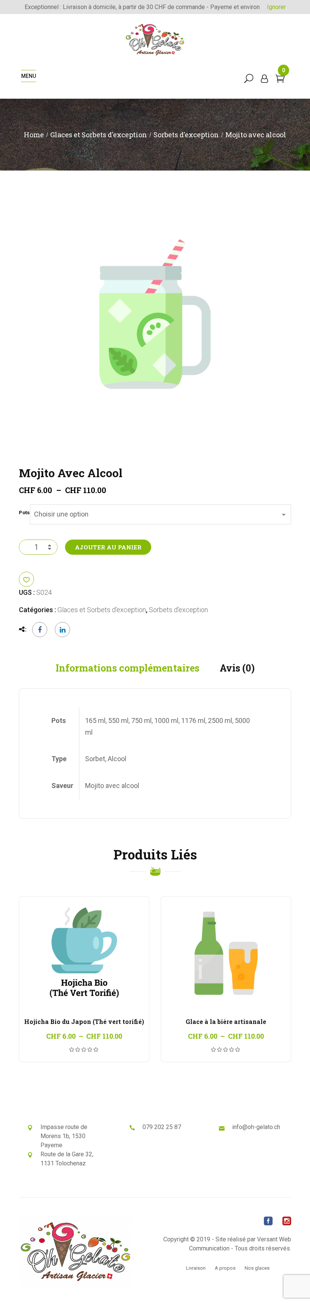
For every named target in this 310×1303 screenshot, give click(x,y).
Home (34, 134)
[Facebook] (39, 629)
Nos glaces (257, 1268)
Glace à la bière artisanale (226, 1021)
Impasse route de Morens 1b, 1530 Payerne (63, 1136)
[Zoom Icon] (155, 314)
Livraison (196, 1268)
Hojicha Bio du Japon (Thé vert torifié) (84, 1021)
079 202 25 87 (162, 1127)
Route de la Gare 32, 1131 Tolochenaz (66, 1159)
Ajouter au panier (108, 547)
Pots (24, 512)
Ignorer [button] (276, 7)
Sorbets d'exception (186, 134)
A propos (225, 1268)
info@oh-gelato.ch (256, 1127)
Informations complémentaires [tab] (127, 668)
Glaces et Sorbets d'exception (98, 134)
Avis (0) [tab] (237, 668)
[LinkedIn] (60, 629)
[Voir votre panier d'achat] (280, 80)
